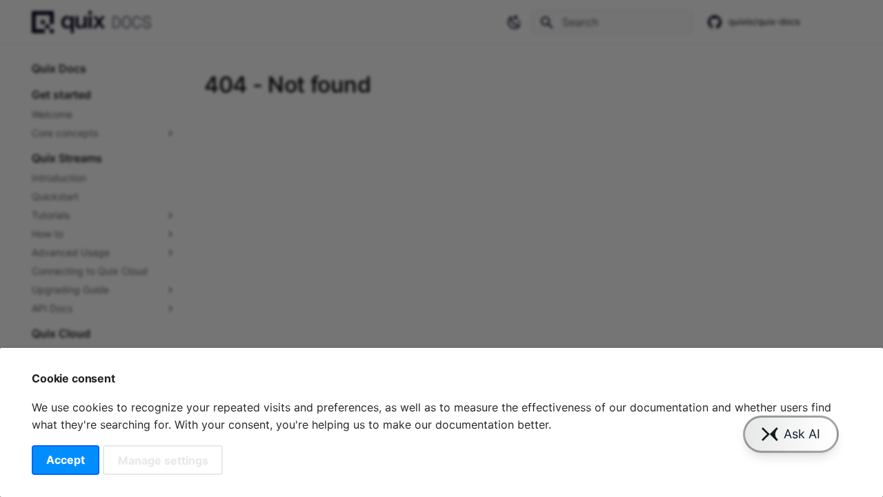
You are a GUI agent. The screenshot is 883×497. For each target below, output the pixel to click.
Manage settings (163, 460)
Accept (65, 460)
